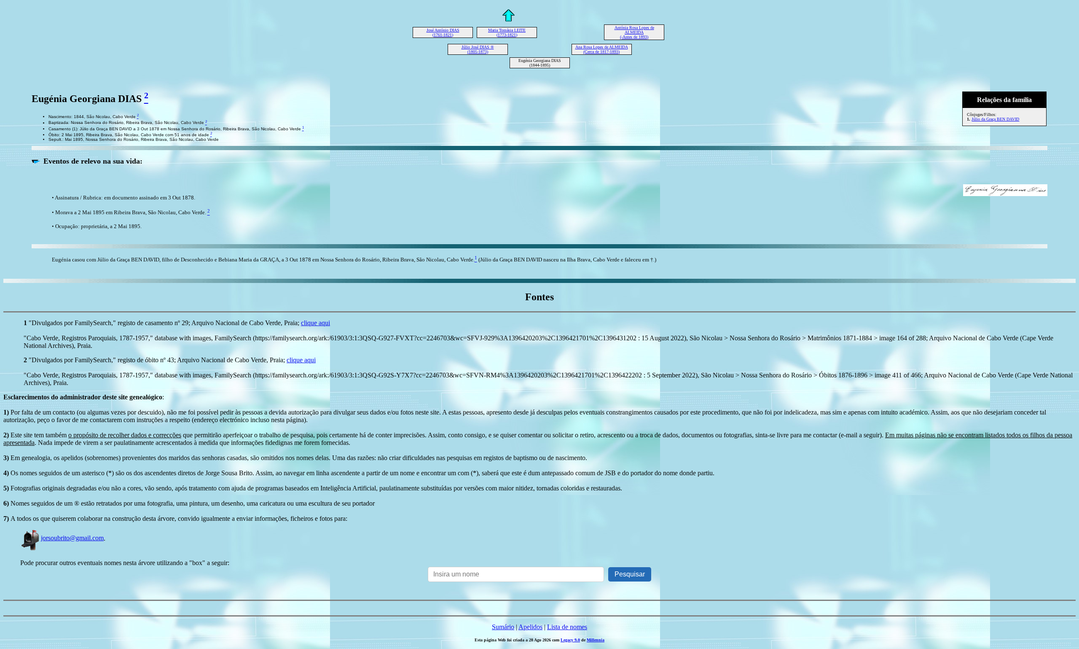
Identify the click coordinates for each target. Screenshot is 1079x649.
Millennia (595, 640)
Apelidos (530, 626)
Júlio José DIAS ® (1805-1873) (478, 49)
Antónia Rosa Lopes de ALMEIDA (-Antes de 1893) (634, 32)
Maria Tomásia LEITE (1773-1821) (507, 32)
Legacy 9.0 (570, 640)
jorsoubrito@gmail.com (72, 537)
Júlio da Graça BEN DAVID (995, 119)
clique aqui (315, 322)
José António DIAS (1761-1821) (443, 32)
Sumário (503, 626)
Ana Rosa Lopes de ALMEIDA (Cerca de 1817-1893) (601, 49)
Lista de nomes (567, 626)
